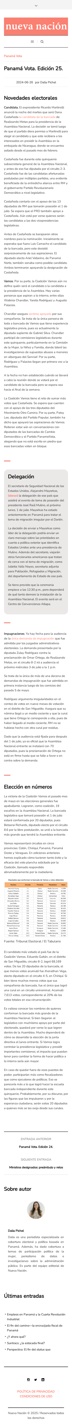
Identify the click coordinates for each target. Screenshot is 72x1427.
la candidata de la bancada (37, 117)
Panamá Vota (13, 56)
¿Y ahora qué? (16, 1337)
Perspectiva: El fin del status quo (28, 1349)
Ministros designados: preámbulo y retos (36, 1167)
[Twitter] (35, 1379)
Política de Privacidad (36, 1392)
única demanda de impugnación (32, 638)
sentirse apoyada (40, 314)
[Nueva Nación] (36, 26)
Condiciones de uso (36, 1396)
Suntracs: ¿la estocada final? (26, 1343)
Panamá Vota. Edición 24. (36, 1147)
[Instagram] (28, 1379)
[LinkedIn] (42, 1379)
